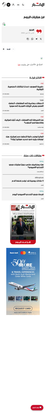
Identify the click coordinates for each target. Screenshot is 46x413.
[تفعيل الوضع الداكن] (23, 5)
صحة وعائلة (39, 177)
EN (18, 5)
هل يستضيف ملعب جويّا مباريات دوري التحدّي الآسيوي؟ (26, 166)
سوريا (41, 100)
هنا (19, 64)
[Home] (38, 5)
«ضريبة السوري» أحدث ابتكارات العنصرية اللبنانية (25, 88)
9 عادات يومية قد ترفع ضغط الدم (27, 180)
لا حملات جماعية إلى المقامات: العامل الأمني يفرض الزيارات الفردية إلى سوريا (25, 104)
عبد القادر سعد (40, 171)
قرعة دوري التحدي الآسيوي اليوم (27, 194)
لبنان (42, 83)
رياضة (41, 161)
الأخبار (31, 29)
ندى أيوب (41, 144)
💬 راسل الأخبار (37, 408)
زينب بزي (41, 94)
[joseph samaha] (4, 4)
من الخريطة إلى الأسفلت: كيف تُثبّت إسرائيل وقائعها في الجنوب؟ (23, 121)
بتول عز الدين (40, 127)
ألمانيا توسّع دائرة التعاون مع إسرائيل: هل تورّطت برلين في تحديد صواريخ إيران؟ (24, 138)
